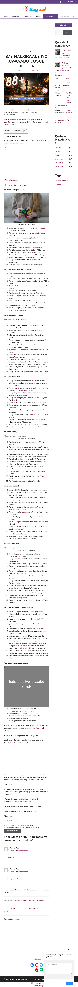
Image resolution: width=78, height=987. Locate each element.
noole (16, 238)
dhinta (41, 330)
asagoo (15, 355)
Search (67, 32)
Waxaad (11, 612)
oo (22, 340)
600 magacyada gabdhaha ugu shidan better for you (22, 827)
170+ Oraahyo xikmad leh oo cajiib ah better (20, 825)
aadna (28, 293)
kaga (31, 449)
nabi (28, 527)
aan (18, 405)
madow (34, 381)
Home (6, 16)
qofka (20, 713)
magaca (24, 512)
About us (37, 979)
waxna (34, 462)
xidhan (45, 655)
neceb (20, 303)
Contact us (64, 16)
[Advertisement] (26, 36)
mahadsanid (32, 811)
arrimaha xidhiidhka (12, 831)
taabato (26, 260)
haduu (27, 586)
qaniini (31, 250)
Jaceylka (15, 16)
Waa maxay (49, 16)
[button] (73, 16)
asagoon (42, 228)
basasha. (15, 400)
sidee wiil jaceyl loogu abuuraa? (15, 185)
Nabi (17, 510)
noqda (20, 648)
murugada (20, 598)
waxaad (16, 559)
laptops (58, 185)
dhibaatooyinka (37, 728)
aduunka (17, 427)
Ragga (38, 16)
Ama (18, 801)
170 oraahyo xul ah (11, 180)
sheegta (18, 522)
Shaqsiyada (59, 159)
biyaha (14, 286)
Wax (10, 457)
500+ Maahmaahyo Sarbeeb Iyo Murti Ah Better (28, 901)
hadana (31, 415)
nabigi (16, 490)
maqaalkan (7, 122)
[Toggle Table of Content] (24, 130)
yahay (25, 390)
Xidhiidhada (59, 166)
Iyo (15, 742)
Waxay (11, 709)
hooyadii (34, 497)
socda (14, 255)
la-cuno (15, 325)
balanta (41, 629)
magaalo (17, 388)
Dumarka (28, 16)
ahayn (35, 571)
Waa (16, 310)
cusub (42, 789)
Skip (63, 983)
